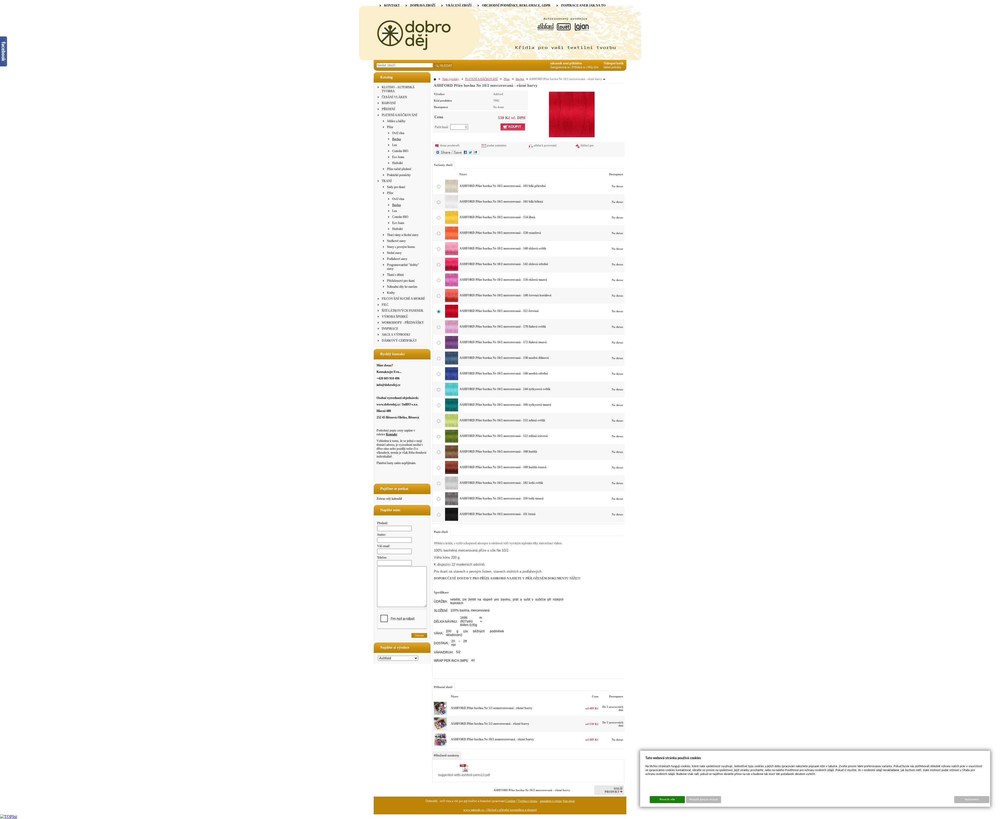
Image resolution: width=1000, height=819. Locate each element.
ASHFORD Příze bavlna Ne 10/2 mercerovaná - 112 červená (499, 311)
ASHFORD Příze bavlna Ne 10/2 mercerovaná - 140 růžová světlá (502, 248)
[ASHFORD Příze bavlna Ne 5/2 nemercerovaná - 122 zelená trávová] (440, 714)
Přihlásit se (578, 67)
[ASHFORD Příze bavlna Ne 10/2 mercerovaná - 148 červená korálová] (451, 301)
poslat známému (497, 145)
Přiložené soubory (446, 755)
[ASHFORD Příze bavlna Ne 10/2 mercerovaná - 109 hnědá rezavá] (451, 473)
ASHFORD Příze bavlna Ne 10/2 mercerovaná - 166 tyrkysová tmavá (505, 405)
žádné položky (612, 67)
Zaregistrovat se (560, 67)
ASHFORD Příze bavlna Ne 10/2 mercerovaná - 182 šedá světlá (501, 483)
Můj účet (593, 67)
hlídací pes (587, 145)
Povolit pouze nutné (703, 799)
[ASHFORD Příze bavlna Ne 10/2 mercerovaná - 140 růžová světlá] (451, 254)
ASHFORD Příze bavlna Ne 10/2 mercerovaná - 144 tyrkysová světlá (504, 389)
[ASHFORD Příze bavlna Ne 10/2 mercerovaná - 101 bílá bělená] (451, 207)
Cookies (510, 801)
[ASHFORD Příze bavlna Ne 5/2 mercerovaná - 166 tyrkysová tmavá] (440, 729)
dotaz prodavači (449, 145)
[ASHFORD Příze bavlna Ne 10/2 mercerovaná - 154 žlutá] (451, 223)
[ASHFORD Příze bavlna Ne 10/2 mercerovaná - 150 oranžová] (451, 238)
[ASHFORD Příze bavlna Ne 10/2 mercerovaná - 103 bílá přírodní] (451, 191)
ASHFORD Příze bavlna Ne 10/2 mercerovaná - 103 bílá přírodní (502, 186)
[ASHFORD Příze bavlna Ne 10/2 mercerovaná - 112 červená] (572, 113)
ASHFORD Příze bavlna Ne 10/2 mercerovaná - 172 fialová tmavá (503, 342)
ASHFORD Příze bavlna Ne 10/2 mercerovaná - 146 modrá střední (503, 373)
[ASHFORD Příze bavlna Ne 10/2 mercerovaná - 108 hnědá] (451, 457)
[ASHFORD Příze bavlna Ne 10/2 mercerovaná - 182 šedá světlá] (451, 488)
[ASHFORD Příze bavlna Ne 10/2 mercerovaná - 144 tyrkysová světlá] (451, 395)
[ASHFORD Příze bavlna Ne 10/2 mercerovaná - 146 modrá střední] (451, 379)
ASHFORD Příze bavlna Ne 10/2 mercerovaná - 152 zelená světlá (502, 420)
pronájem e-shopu (551, 801)
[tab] (446, 755)
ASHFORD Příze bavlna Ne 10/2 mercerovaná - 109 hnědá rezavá (502, 467)
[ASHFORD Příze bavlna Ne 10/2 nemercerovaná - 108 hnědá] (440, 745)
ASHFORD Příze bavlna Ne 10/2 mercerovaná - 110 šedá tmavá (501, 498)
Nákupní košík (614, 63)
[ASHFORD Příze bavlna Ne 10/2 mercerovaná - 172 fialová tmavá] (451, 348)
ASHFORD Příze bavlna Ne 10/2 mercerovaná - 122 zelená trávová (503, 436)
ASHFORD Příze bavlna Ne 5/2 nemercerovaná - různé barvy (491, 708)
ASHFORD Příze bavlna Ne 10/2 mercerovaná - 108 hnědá (498, 451)
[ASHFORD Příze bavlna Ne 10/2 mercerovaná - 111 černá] (451, 520)
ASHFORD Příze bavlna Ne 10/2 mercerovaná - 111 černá (497, 514)
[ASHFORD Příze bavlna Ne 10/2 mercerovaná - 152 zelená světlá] (451, 426)
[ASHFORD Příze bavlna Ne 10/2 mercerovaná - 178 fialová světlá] (451, 332)
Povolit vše (667, 799)
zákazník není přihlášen (566, 63)
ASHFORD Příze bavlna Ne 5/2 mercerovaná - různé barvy (490, 724)
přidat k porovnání (545, 145)
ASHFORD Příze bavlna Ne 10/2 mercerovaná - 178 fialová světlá (502, 326)
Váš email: (383, 546)
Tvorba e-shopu (527, 801)
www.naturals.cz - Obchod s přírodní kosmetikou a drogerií (500, 810)
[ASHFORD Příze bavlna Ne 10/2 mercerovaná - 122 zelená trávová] (451, 441)
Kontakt (391, 434)
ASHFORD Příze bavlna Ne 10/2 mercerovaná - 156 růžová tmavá (503, 280)
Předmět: (382, 523)
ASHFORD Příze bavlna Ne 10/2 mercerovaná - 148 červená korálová (505, 295)
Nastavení (972, 799)
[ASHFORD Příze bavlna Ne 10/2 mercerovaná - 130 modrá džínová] (451, 363)
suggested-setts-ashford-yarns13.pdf (464, 775)
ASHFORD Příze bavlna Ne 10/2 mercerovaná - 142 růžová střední (503, 264)
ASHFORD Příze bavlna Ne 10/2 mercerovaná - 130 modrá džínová (504, 358)
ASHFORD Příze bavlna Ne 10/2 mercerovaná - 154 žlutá (497, 217)
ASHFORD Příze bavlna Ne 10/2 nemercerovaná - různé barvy (492, 739)
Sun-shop (569, 801)
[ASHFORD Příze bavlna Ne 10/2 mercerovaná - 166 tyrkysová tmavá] (451, 410)
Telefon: (382, 557)
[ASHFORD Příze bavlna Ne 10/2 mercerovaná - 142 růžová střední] (451, 270)
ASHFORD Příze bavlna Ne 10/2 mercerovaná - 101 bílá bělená (501, 201)
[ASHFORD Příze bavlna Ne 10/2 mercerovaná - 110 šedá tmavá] (451, 504)
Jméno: (381, 534)
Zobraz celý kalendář (389, 499)
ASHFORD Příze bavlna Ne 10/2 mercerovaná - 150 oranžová (500, 233)
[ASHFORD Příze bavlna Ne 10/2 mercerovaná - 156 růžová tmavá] (451, 285)
